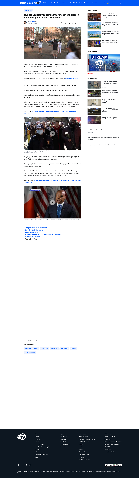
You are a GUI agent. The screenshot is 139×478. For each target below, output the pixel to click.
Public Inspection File (80, 471)
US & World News (84, 441)
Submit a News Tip (109, 436)
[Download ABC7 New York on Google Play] (118, 465)
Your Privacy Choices (28, 471)
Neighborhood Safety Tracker (87, 439)
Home (37, 436)
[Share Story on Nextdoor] (72, 23)
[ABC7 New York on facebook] (18, 465)
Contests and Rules (109, 452)
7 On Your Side (39, 444)
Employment (107, 439)
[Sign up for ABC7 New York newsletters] (30, 465)
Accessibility (107, 449)
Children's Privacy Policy (39, 471)
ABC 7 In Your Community (111, 444)
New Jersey (65, 3)
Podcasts (81, 457)
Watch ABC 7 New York (41, 454)
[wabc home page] (21, 436)
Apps (36, 457)
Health (81, 447)
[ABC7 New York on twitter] (22, 465)
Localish (37, 449)
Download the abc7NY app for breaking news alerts (43, 234)
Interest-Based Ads (70, 471)
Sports (81, 449)
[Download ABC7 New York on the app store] (109, 465)
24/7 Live (45, 3)
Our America (82, 452)
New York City (55, 3)
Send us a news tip (31, 232)
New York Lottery (83, 436)
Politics (81, 444)
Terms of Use (62, 471)
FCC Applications (90, 471)
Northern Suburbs (84, 3)
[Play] (104, 63)
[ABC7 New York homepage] (30, 3)
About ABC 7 (107, 447)
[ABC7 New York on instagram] (26, 465)
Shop (36, 452)
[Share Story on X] (65, 23)
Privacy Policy (20, 471)
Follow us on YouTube (32, 237)
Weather (37, 439)
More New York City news (34, 230)
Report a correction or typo (30, 338)
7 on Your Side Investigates (42, 447)
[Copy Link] (80, 23)
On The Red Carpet (84, 454)
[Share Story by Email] (76, 23)
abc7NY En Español (84, 459)
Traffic (37, 441)
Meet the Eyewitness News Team (113, 441)
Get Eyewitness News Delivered (35, 228)
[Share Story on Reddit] (68, 23)
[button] (18, 2)
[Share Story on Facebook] (61, 23)
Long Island (73, 3)
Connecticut (95, 3)
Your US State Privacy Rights (52, 471)
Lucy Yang (32, 21)
